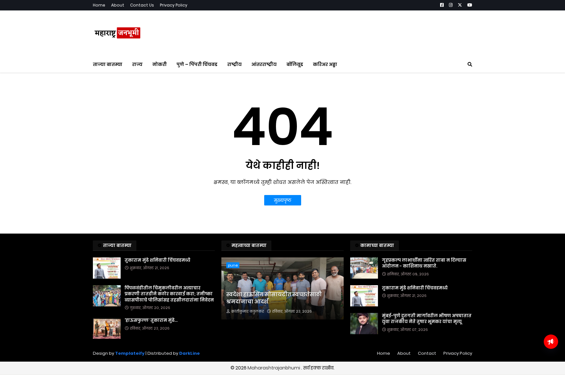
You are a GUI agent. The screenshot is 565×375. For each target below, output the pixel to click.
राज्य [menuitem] (137, 64)
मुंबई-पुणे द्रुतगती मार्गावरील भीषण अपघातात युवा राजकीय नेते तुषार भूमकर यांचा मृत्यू (426, 319)
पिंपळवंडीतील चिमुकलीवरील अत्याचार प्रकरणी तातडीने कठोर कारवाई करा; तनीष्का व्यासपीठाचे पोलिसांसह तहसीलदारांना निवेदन (169, 294)
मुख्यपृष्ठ (282, 200)
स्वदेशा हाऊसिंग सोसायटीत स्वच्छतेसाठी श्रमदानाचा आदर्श (274, 298)
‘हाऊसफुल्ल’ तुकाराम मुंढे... (151, 320)
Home (99, 5)
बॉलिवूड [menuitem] (294, 64)
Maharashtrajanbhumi (274, 368)
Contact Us (142, 5)
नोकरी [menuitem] (159, 64)
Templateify (130, 353)
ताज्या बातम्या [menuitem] (107, 64)
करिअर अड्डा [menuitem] (325, 64)
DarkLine (189, 353)
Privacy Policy (173, 5)
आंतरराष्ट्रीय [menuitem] (264, 64)
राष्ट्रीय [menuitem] (234, 64)
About (117, 5)
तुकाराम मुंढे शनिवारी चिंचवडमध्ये (157, 260)
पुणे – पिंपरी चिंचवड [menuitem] (197, 64)
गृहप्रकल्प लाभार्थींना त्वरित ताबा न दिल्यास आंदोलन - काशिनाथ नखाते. (424, 263)
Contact (427, 353)
